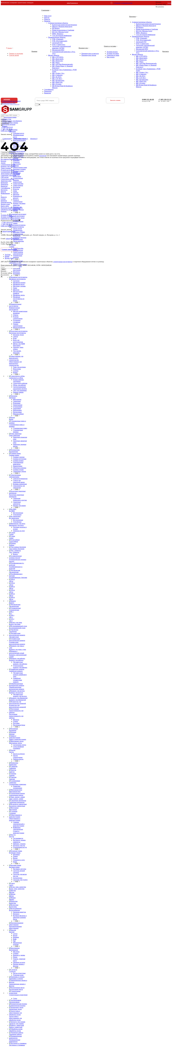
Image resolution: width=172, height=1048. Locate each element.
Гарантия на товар (7, 218)
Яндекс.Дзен (9, 258)
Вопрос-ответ (5, 204)
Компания (4, 182)
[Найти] (36, 104)
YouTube (8, 255)
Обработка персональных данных (12, 209)
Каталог (3, 161)
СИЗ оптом (4, 177)
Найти (3, 269)
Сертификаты (5, 188)
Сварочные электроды (8, 175)
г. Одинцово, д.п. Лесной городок (123, 3)
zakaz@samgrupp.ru (72, 3)
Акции (3, 163)
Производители (6, 202)
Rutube (7, 256)
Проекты (4, 200)
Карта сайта (5, 206)
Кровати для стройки (8, 166)
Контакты (4, 190)
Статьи (3, 199)
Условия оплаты (6, 215)
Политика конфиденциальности (12, 208)
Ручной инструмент (7, 170)
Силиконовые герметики (9, 172)
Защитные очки (6, 181)
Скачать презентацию (9, 249)
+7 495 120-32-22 (164, 99)
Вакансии (4, 186)
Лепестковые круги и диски (10, 173)
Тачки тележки (6, 168)
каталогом (42, 155)
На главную (5, 159)
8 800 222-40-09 (148, 99)
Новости (4, 197)
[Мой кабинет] (2, 136)
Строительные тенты (8, 164)
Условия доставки (7, 217)
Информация (5, 193)
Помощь (3, 211)
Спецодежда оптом (7, 179)
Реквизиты (4, 184)
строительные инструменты (62, 261)
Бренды (3, 191)
